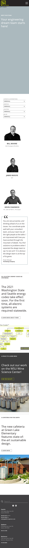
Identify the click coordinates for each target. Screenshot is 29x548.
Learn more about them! (10, 317)
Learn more (6, 450)
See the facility (7, 379)
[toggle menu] (26, 3)
